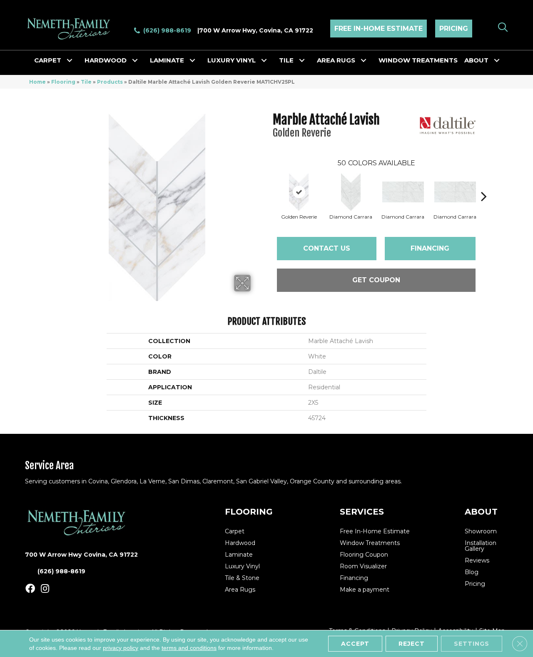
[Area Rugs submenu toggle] (363, 60)
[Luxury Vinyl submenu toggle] (264, 60)
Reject (412, 643)
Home (37, 82)
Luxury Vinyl (231, 60)
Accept (355, 643)
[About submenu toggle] (496, 60)
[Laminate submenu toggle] (192, 60)
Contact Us (326, 248)
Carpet (47, 60)
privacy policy (120, 648)
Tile (286, 60)
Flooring (63, 82)
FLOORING (249, 512)
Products (110, 82)
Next (484, 183)
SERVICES (362, 512)
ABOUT (481, 512)
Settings (471, 643)
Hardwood (106, 60)
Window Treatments (418, 60)
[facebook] (30, 589)
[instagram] (45, 589)
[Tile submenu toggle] (302, 60)
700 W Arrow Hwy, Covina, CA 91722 (256, 30)
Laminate (167, 60)
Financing (430, 248)
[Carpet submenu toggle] (69, 60)
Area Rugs (336, 60)
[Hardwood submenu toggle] (135, 60)
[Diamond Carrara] (351, 192)
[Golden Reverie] (299, 192)
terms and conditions (189, 648)
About (476, 60)
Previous (268, 183)
